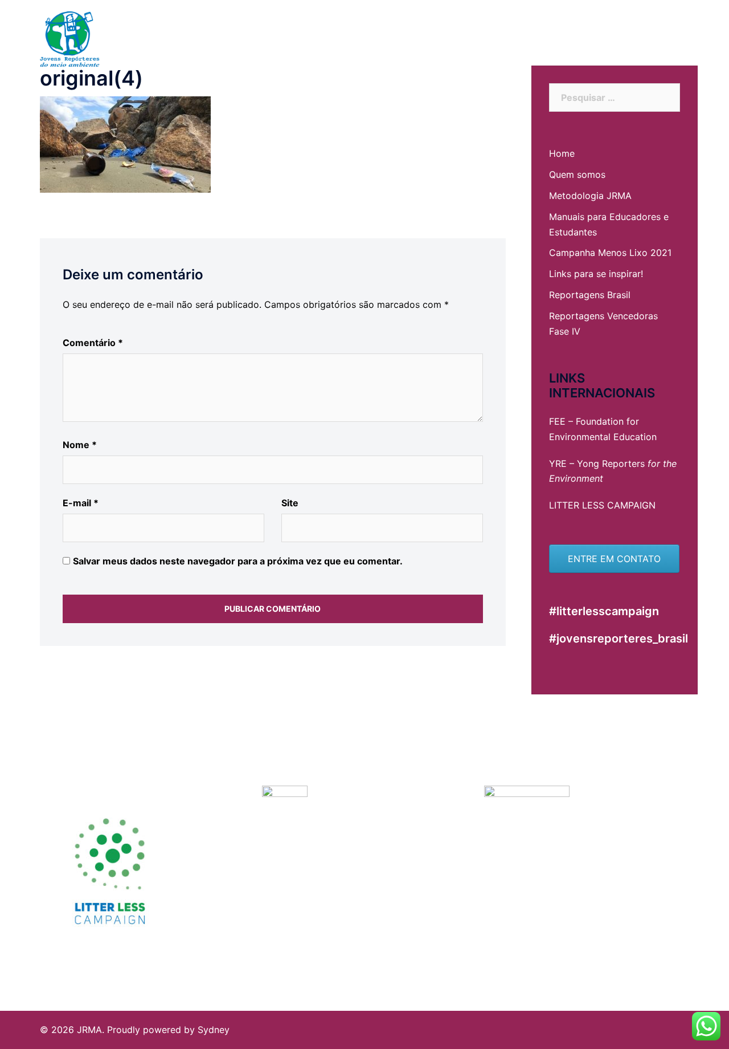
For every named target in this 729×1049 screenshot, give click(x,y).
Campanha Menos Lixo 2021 (610, 252)
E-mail (81, 503)
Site (289, 503)
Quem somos (577, 174)
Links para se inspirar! (596, 273)
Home (562, 153)
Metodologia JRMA (590, 195)
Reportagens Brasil (589, 294)
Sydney (214, 1029)
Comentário (93, 342)
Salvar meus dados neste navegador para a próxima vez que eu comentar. (238, 561)
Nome (80, 444)
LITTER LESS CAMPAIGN (602, 505)
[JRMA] (70, 38)
